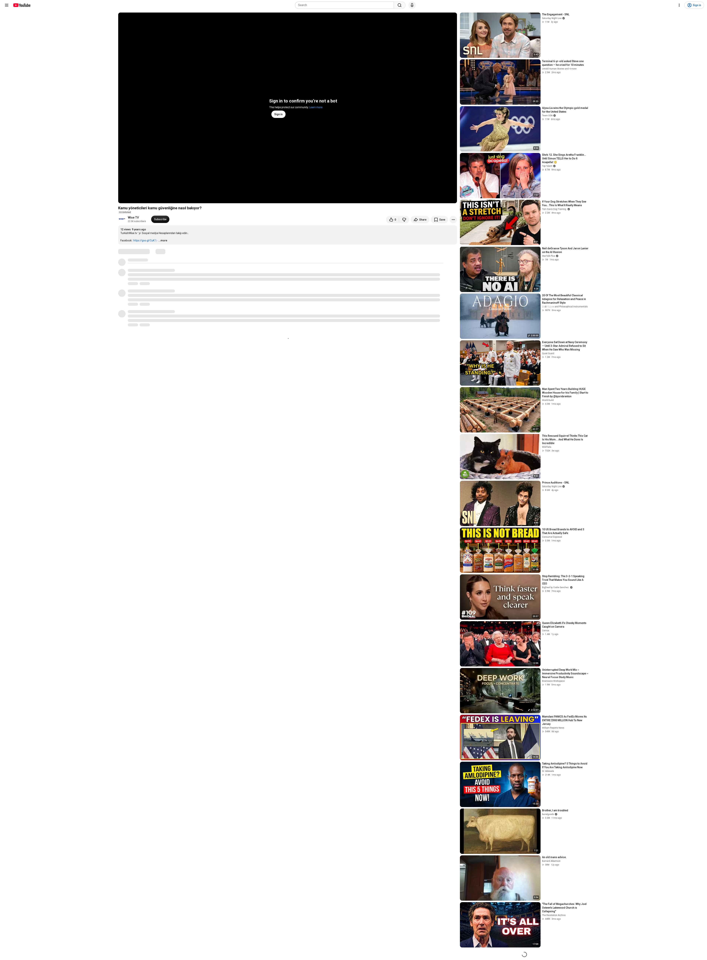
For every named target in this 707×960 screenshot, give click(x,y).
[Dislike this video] (404, 219)
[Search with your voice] (412, 5)
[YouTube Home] (21, 5)
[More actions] (453, 219)
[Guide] (6, 5)
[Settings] (679, 5)
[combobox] (345, 5)
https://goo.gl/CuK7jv (145, 240)
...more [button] (162, 240)
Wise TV (133, 217)
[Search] (399, 5)
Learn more (316, 107)
